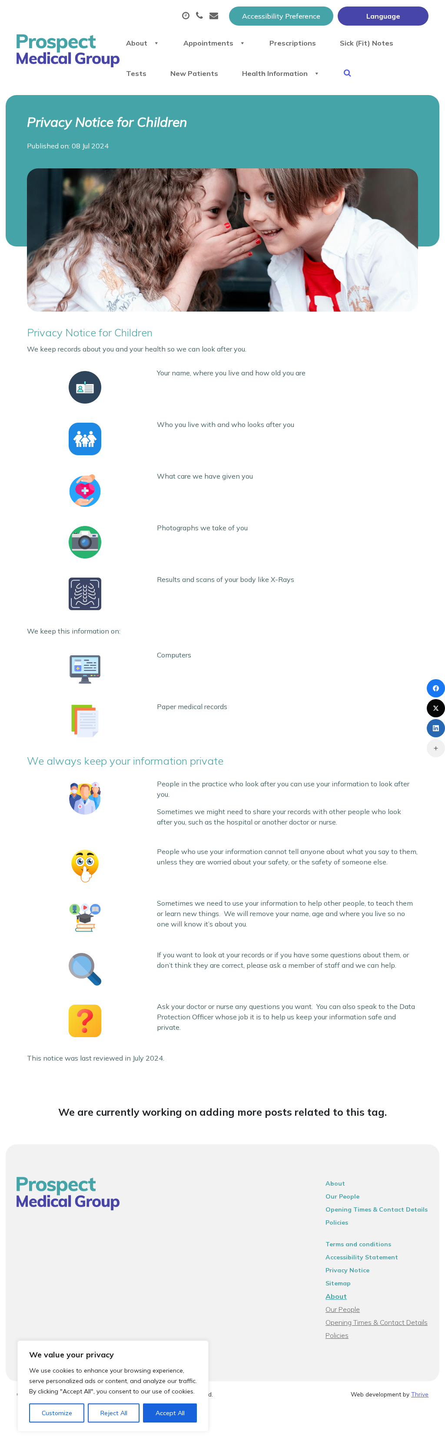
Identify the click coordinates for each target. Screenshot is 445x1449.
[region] (113, 1386)
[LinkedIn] (436, 728)
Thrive (419, 1394)
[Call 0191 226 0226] (200, 16)
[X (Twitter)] (436, 708)
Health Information (275, 73)
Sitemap (338, 1283)
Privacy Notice (347, 1270)
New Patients (194, 73)
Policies (336, 1222)
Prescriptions (292, 43)
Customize (57, 1413)
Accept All (170, 1413)
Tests (136, 73)
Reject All (113, 1413)
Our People (342, 1196)
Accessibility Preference (281, 16)
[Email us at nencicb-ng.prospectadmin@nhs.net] (214, 16)
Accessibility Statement (361, 1257)
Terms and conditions (358, 1244)
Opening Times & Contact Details (376, 1209)
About (136, 43)
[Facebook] (436, 688)
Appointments (208, 43)
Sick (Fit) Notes (366, 43)
